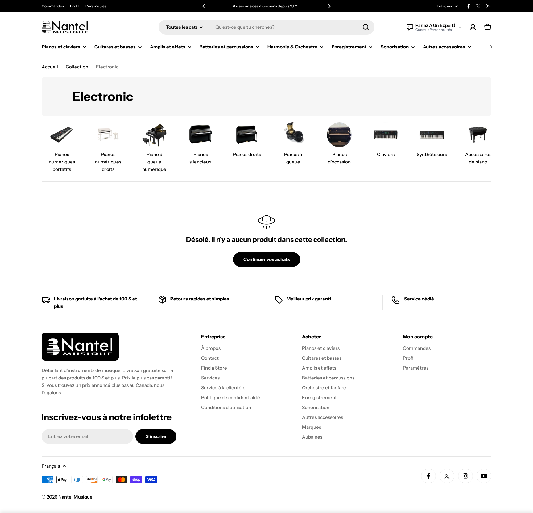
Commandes (53, 6)
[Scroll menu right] (490, 47)
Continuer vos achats (266, 259)
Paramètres (95, 6)
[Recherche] (366, 27)
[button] (204, 6)
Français (444, 6)
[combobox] (266, 27)
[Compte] (473, 27)
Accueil (50, 67)
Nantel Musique (75, 497)
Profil (74, 6)
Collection (77, 67)
